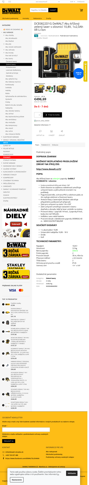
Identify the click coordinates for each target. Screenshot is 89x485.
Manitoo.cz (43, 467)
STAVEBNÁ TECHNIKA (11, 180)
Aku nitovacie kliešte (12, 134)
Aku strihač (9, 114)
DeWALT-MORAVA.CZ (30, 467)
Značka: (42, 38)
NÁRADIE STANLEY (10, 175)
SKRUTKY (6, 192)
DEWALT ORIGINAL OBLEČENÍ (13, 140)
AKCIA (5, 143)
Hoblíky (8, 90)
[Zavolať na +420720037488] (5, 1)
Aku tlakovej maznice (13, 82)
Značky (5, 201)
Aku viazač (9, 128)
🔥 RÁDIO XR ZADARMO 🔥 (13, 29)
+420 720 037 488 (11, 455)
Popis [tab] (37, 145)
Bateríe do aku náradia (13, 105)
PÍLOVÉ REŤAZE (8, 149)
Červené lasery (11, 61)
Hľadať (53, 10)
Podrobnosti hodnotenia (69, 36)
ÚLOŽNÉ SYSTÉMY (9, 169)
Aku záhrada (10, 50)
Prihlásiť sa (8, 441)
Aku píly (8, 44)
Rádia (7, 93)
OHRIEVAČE (7, 186)
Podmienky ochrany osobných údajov (60, 457)
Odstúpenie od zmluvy (56, 467)
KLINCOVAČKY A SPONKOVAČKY (14, 172)
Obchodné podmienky (54, 454)
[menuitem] (10, 18)
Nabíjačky (8, 108)
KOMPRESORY (8, 178)
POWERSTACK (8, 154)
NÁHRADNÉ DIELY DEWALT (12, 166)
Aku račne (9, 131)
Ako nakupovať (41, 2)
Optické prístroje (12, 73)
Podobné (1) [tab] (45, 145)
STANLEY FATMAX (9, 160)
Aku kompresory (11, 125)
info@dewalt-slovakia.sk (14, 452)
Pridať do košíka (54, 115)
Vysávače (8, 99)
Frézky (7, 102)
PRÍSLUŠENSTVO (9, 183)
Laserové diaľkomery (13, 70)
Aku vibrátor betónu (12, 111)
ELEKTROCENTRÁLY (10, 198)
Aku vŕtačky (9, 35)
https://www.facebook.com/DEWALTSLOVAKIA (22, 458)
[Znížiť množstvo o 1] (42, 116)
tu (58, 474)
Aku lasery (9, 58)
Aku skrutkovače (11, 38)
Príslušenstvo (11, 67)
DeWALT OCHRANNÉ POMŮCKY (14, 189)
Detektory (9, 76)
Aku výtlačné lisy (11, 79)
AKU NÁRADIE (8, 32)
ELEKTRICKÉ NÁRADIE (11, 137)
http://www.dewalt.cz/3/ (48, 169)
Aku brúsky (9, 53)
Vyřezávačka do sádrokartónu (16, 96)
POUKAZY (7, 157)
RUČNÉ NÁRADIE (9, 163)
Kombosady (9, 85)
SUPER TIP (7, 146)
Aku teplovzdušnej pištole (14, 117)
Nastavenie (17, 480)
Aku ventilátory (10, 119)
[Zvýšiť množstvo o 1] (42, 113)
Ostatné (6, 195)
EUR (71, 2)
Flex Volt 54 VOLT (11, 56)
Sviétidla (8, 87)
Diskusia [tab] (55, 145)
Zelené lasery (11, 64)
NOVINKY (6, 151)
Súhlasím (72, 473)
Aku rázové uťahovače (13, 47)
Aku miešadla (10, 122)
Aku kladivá (9, 41)
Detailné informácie (41, 125)
